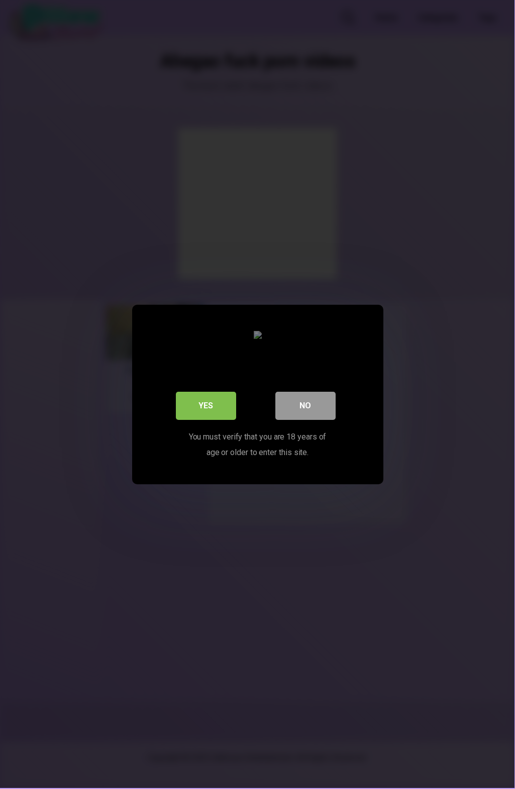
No (305, 405)
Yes (205, 405)
